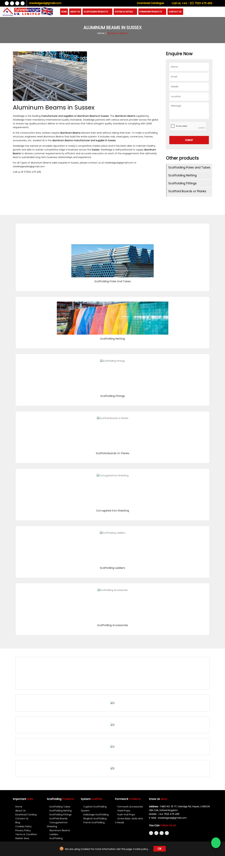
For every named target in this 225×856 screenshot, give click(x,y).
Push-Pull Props (126, 814)
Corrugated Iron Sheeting (112, 510)
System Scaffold (124, 11)
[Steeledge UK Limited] (21, 12)
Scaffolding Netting (182, 175)
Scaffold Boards (58, 818)
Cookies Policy (23, 826)
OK (160, 849)
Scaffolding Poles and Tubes (189, 167)
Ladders (53, 834)
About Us (75, 11)
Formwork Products (151, 11)
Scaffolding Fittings (182, 183)
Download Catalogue (150, 3)
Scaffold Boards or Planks (187, 191)
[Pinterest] (167, 833)
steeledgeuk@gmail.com (45, 3)
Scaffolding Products (96, 11)
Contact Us (175, 11)
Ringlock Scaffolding (95, 818)
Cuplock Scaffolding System (94, 808)
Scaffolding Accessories (112, 625)
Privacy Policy (23, 830)
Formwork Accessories (130, 806)
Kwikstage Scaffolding (96, 814)
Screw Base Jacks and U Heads (129, 820)
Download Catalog (26, 814)
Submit (189, 140)
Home (64, 11)
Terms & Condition (26, 834)
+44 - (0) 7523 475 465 (192, 3)
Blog (17, 822)
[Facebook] (7, 3)
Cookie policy (140, 849)
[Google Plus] (23, 3)
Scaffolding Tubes (59, 806)
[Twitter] (12, 3)
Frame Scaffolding (94, 822)
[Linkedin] (17, 3)
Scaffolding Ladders (112, 568)
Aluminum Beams (59, 830)
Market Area (22, 838)
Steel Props (123, 810)
